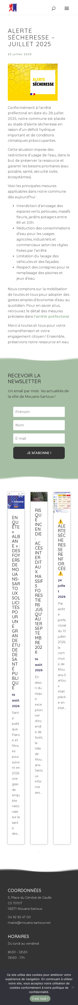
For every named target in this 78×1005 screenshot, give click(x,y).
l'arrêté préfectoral (51, 316)
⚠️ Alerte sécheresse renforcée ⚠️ (62, 547)
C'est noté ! (40, 998)
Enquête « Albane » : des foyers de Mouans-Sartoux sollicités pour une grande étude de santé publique (16, 602)
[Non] (72, 987)
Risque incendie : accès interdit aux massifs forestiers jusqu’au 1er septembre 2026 (39, 581)
